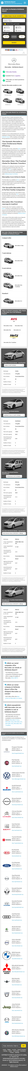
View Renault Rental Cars (17, 894)
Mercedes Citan (9, 721)
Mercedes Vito (9, 723)
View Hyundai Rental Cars (18, 907)
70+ (22, 36)
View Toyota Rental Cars (17, 843)
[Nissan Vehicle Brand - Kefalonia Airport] (6, 801)
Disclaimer (23, 1050)
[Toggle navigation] (25, 2)
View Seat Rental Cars (17, 830)
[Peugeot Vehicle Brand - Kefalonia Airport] (6, 750)
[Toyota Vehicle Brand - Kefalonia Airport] (6, 839)
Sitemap (17, 1052)
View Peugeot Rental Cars (18, 753)
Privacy (12, 1052)
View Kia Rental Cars (16, 856)
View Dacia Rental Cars (17, 997)
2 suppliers (17, 75)
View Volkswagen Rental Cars (19, 779)
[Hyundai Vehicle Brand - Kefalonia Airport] (6, 904)
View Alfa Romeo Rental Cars (18, 1036)
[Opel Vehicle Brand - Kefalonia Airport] (6, 878)
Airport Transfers (22, 1049)
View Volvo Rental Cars (17, 945)
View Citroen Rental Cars (17, 817)
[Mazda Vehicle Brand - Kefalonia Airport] (6, 1020)
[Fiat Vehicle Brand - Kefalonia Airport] (6, 762)
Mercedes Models (12, 72)
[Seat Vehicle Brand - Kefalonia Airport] (6, 827)
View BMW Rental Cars (17, 958)
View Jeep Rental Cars (17, 1010)
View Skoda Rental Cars (17, 933)
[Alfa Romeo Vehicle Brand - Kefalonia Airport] (6, 1032)
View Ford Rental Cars (17, 868)
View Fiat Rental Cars (17, 766)
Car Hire (14, 1049)
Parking (5, 1050)
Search (14, 42)
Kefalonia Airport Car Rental (11, 174)
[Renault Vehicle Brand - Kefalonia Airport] (6, 891)
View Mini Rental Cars (17, 984)
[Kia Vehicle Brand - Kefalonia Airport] (6, 852)
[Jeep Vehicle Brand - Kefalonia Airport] (6, 1007)
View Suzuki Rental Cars (17, 791)
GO (23, 1046)
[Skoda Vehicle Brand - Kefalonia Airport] (6, 929)
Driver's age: (6, 33)
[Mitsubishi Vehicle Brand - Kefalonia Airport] (6, 968)
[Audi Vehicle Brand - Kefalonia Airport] (6, 917)
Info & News (16, 1050)
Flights (9, 1049)
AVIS (19, 148)
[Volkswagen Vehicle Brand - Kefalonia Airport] (6, 775)
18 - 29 (6, 36)
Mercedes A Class (14, 720)
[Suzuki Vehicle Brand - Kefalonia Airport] (6, 788)
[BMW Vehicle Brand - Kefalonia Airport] (6, 955)
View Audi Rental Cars (17, 920)
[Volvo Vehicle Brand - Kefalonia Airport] (6, 942)
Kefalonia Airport (6, 137)
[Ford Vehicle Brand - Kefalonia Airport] (6, 865)
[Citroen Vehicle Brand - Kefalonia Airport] (6, 814)
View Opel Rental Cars (17, 881)
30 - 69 (14, 36)
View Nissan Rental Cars (17, 804)
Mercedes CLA (18, 721)
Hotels (10, 1050)
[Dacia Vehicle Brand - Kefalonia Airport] (6, 994)
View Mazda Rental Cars (17, 1023)
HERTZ (3, 208)
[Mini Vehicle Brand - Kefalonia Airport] (6, 981)
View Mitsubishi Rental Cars (18, 971)
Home (4, 1049)
